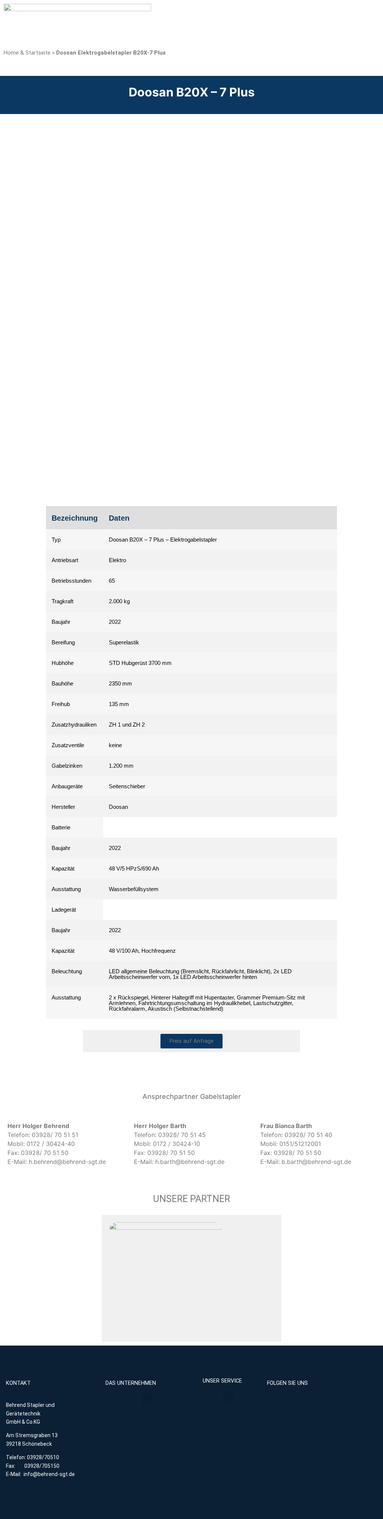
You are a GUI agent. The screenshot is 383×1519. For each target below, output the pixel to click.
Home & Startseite (27, 52)
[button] (147, 1399)
